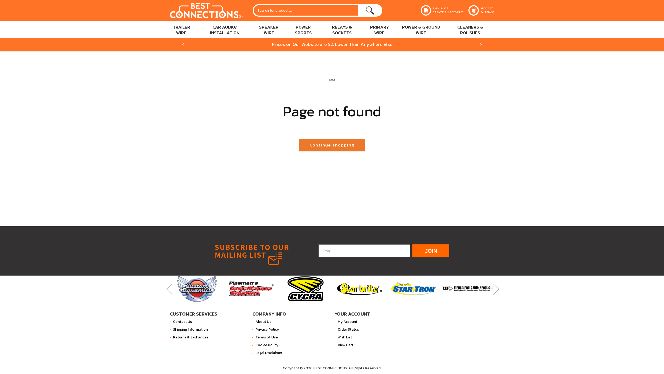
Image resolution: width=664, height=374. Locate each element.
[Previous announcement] (183, 44)
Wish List (345, 337)
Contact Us (182, 321)
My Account (347, 321)
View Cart (345, 345)
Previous (168, 289)
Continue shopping (332, 145)
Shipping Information (190, 329)
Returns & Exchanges (190, 337)
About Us (263, 321)
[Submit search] (370, 10)
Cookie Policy (266, 345)
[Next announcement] (481, 44)
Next (495, 289)
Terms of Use (266, 337)
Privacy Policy (267, 329)
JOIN (431, 250)
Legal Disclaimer (268, 353)
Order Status (348, 329)
